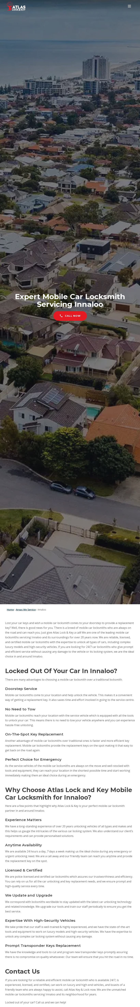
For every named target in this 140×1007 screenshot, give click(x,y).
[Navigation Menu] (129, 6)
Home (10, 609)
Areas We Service (26, 609)
